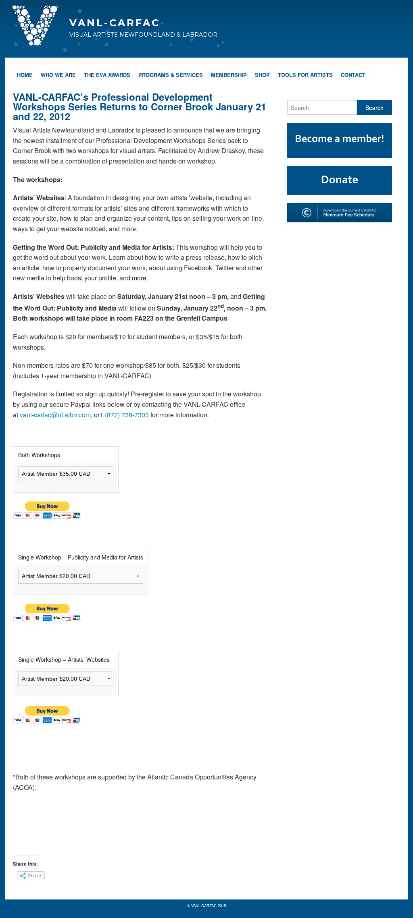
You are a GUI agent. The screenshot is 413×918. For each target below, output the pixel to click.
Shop (262, 75)
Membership (229, 75)
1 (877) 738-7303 (124, 414)
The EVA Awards (107, 75)
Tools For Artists (305, 75)
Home (25, 75)
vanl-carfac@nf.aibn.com (55, 414)
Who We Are (58, 75)
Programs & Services (170, 75)
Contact (353, 75)
